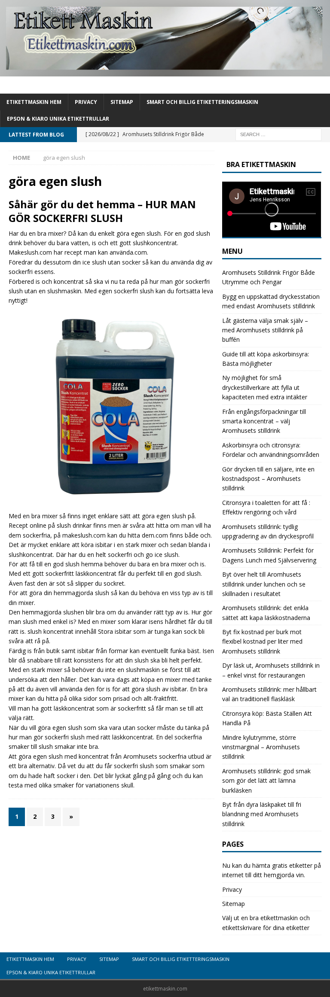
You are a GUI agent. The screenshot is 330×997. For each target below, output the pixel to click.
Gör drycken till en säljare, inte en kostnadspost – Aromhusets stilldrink (268, 478)
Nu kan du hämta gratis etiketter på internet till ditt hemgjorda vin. (271, 870)
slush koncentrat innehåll (62, 631)
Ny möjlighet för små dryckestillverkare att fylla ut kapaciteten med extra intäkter (264, 387)
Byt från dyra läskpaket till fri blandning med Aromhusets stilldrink (261, 814)
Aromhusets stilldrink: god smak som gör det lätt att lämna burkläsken (266, 780)
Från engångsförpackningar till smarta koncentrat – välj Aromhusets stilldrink (264, 421)
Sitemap (121, 102)
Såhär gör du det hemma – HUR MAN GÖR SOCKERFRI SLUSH (102, 211)
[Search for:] (278, 134)
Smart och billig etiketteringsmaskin (202, 102)
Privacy (86, 102)
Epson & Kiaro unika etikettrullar (58, 118)
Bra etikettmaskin (261, 164)
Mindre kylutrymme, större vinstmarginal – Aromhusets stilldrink (261, 747)
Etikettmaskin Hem (33, 102)
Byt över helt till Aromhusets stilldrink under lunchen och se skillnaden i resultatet (264, 584)
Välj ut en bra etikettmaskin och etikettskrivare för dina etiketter (266, 922)
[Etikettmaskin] (165, 71)
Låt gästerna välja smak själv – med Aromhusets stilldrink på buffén (265, 330)
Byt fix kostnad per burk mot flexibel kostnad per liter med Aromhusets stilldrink (262, 641)
